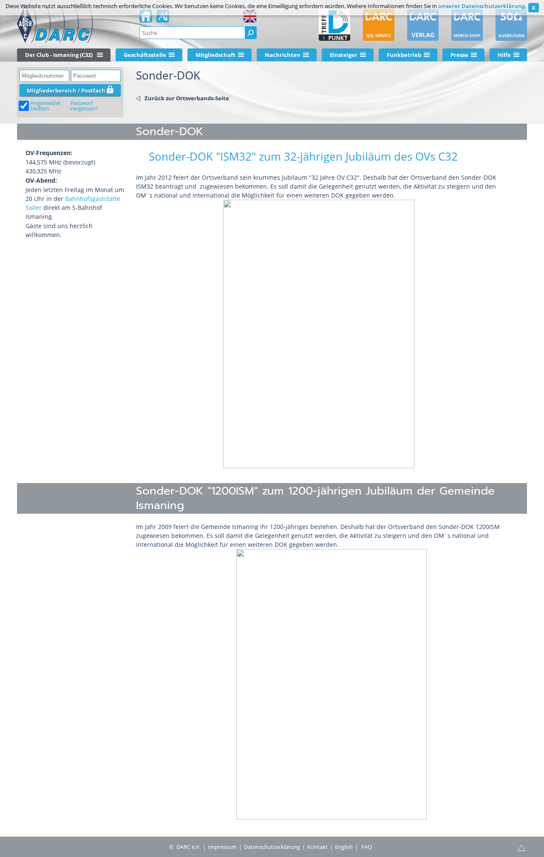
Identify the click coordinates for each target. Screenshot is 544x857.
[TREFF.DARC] (334, 25)
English (344, 847)
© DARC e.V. (185, 847)
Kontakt (317, 847)
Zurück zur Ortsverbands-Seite (186, 98)
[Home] (145, 18)
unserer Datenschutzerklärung (481, 6)
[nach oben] (521, 847)
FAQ (366, 847)
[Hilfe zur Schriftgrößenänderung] (162, 18)
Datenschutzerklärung (272, 847)
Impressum (222, 847)
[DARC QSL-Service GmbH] (378, 25)
